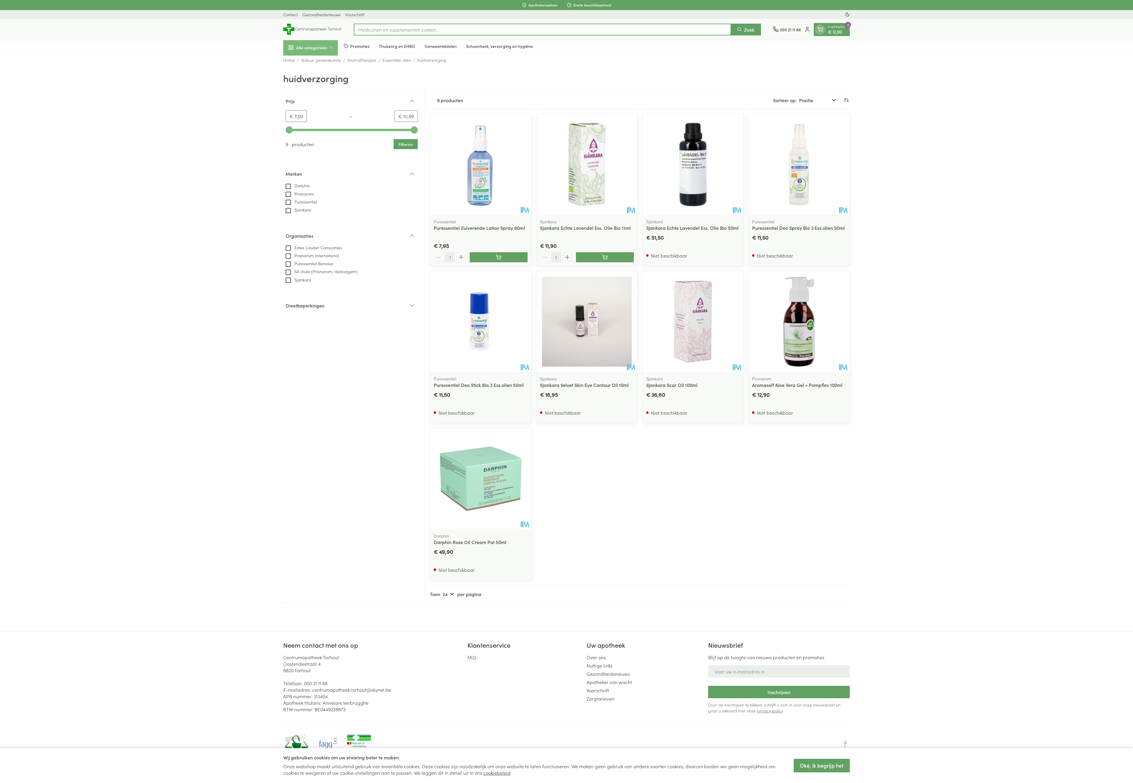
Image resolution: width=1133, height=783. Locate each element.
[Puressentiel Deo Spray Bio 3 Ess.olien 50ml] (799, 164)
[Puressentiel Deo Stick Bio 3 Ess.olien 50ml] (480, 321)
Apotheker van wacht (609, 682)
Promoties (359, 46)
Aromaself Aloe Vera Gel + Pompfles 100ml (797, 385)
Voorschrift (354, 14)
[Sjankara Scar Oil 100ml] (693, 321)
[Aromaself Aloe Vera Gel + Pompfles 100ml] (799, 321)
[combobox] (542, 29)
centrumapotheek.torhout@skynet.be (351, 689)
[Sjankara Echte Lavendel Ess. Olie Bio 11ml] (586, 164)
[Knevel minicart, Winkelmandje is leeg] (820, 29)
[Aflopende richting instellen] (846, 100)
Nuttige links (600, 665)
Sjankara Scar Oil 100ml (672, 385)
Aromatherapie (361, 60)
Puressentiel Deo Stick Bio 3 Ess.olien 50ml (479, 385)
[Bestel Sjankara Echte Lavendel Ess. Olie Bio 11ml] (605, 257)
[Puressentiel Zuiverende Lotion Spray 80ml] (480, 164)
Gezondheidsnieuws (321, 14)
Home (289, 60)
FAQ (471, 657)
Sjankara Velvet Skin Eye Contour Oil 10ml (584, 385)
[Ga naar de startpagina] (312, 29)
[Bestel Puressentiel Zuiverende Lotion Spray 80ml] (499, 257)
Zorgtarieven (600, 698)
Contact (290, 14)
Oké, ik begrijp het (822, 765)
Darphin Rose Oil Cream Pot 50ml (470, 542)
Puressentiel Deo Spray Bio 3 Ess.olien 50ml (798, 227)
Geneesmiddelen (441, 46)
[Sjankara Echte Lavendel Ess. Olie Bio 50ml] (693, 164)
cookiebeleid (496, 772)
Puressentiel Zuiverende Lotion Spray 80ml (479, 227)
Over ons (596, 657)
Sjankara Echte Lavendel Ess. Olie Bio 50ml (692, 227)
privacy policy (770, 711)
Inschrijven (778, 692)
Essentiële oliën (397, 60)
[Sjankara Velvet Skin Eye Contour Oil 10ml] (586, 321)
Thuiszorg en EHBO (397, 46)
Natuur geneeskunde (321, 60)
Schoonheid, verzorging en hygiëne (499, 46)
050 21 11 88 (316, 683)
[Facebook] (845, 744)
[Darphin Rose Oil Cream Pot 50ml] (480, 478)
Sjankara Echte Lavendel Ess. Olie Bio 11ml (585, 227)
